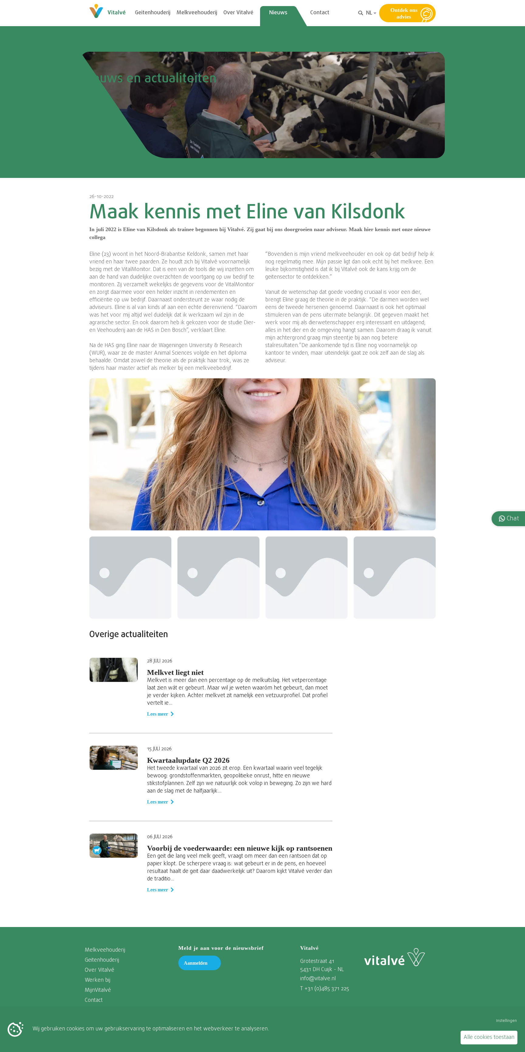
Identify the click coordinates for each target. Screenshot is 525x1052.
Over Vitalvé (238, 13)
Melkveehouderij (197, 13)
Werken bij (97, 980)
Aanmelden (196, 963)
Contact (319, 13)
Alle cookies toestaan (489, 1037)
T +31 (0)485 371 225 (324, 989)
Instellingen (506, 1021)
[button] (509, 518)
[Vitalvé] (394, 957)
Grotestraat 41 (317, 961)
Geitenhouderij (152, 13)
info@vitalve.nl (318, 979)
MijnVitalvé (98, 990)
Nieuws (278, 13)
